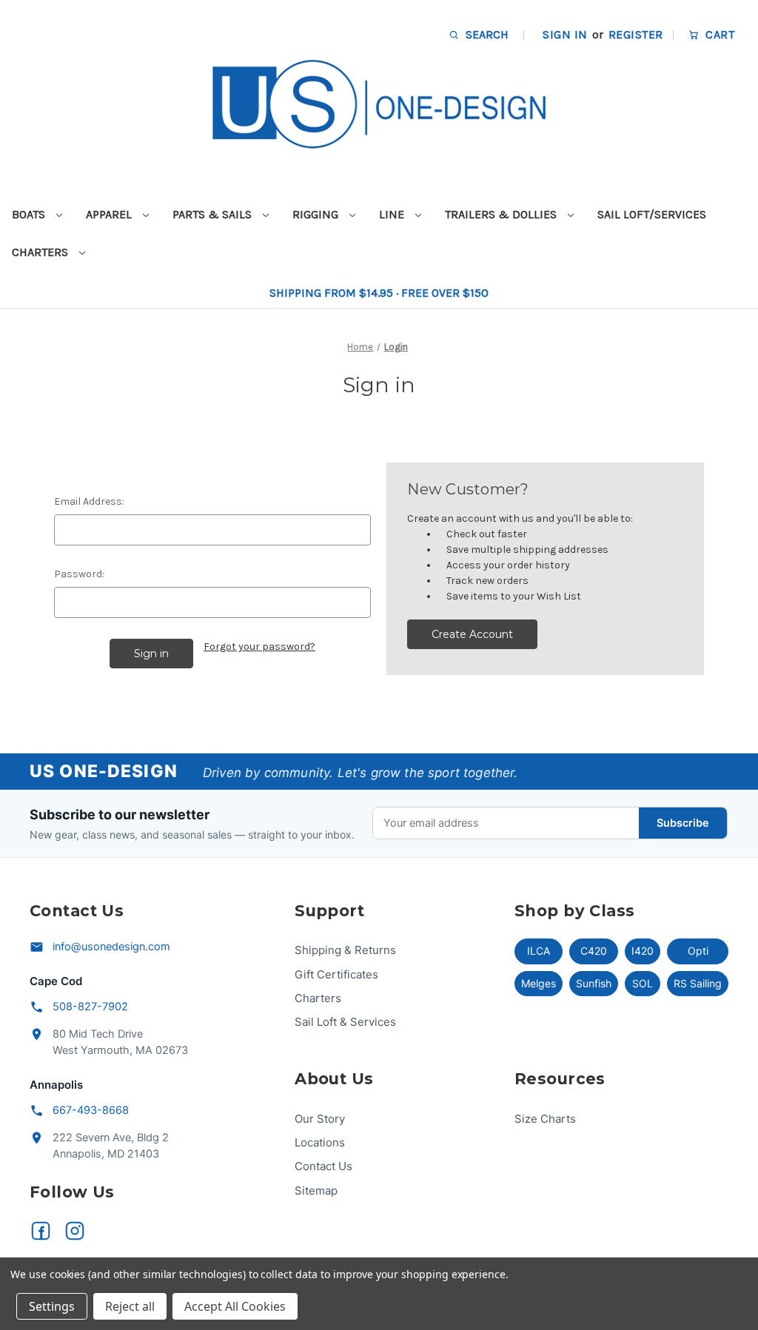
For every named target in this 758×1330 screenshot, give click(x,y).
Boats (30, 214)
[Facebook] (41, 1231)
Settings (52, 1306)
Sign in (565, 34)
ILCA (538, 950)
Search (486, 34)
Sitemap (316, 1190)
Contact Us (323, 1166)
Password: (79, 574)
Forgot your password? (259, 646)
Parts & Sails (213, 214)
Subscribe (683, 823)
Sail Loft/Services (651, 214)
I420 (642, 950)
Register (635, 34)
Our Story (320, 1119)
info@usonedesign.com (111, 946)
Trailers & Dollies (502, 214)
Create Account (472, 634)
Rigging (316, 214)
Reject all (130, 1306)
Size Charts (545, 1119)
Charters (41, 252)
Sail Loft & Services (345, 1022)
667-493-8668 (91, 1110)
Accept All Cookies (235, 1306)
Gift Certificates (336, 974)
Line (393, 214)
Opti (698, 950)
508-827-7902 (90, 1006)
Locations (320, 1142)
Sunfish (593, 983)
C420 (593, 950)
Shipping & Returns (345, 950)
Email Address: (89, 501)
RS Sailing (698, 983)
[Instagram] (75, 1231)
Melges (538, 983)
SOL (642, 983)
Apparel (110, 214)
